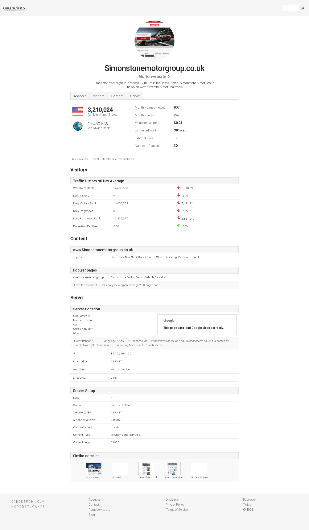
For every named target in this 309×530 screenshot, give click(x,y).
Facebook (249, 499)
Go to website (152, 76)
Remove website (99, 509)
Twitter (247, 504)
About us (94, 499)
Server (135, 96)
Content (117, 96)
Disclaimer (173, 499)
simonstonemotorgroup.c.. (90, 277)
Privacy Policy (175, 504)
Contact (94, 504)
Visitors (98, 96)
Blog (92, 514)
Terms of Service (177, 509)
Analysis (80, 96)
